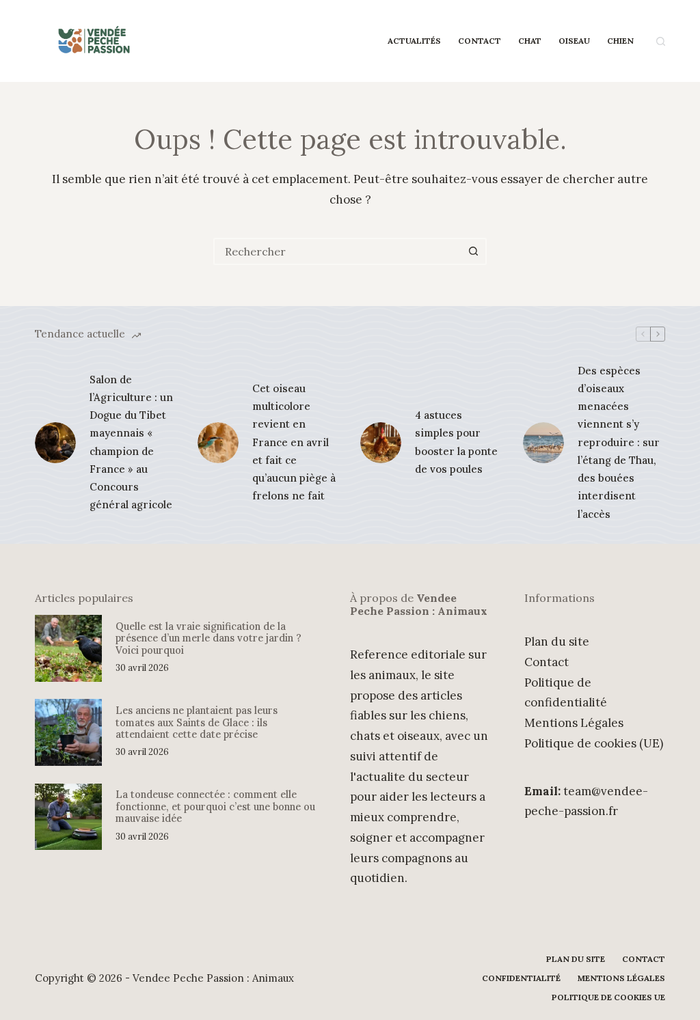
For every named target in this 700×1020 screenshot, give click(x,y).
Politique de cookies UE (608, 997)
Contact (479, 41)
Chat (529, 41)
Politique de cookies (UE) (593, 743)
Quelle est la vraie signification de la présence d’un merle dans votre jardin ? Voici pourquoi (208, 638)
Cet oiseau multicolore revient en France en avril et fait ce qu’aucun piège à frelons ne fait (294, 442)
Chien (620, 41)
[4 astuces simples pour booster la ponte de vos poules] (380, 442)
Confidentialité (521, 978)
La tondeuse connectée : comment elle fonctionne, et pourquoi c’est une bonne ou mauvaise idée (215, 806)
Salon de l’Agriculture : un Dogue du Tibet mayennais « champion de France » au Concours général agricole (131, 442)
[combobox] (338, 251)
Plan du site (556, 641)
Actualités (414, 41)
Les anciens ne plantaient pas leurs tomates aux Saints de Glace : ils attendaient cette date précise (197, 722)
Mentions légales (621, 978)
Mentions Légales (573, 722)
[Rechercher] (660, 41)
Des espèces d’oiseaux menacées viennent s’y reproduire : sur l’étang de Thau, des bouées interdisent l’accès (619, 442)
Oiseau (574, 41)
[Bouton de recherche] (473, 251)
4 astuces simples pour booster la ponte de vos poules (456, 442)
